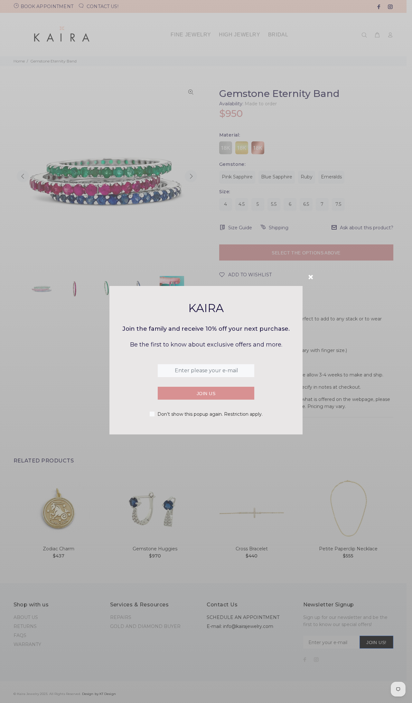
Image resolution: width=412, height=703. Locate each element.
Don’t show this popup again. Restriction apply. (210, 414)
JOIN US (206, 393)
